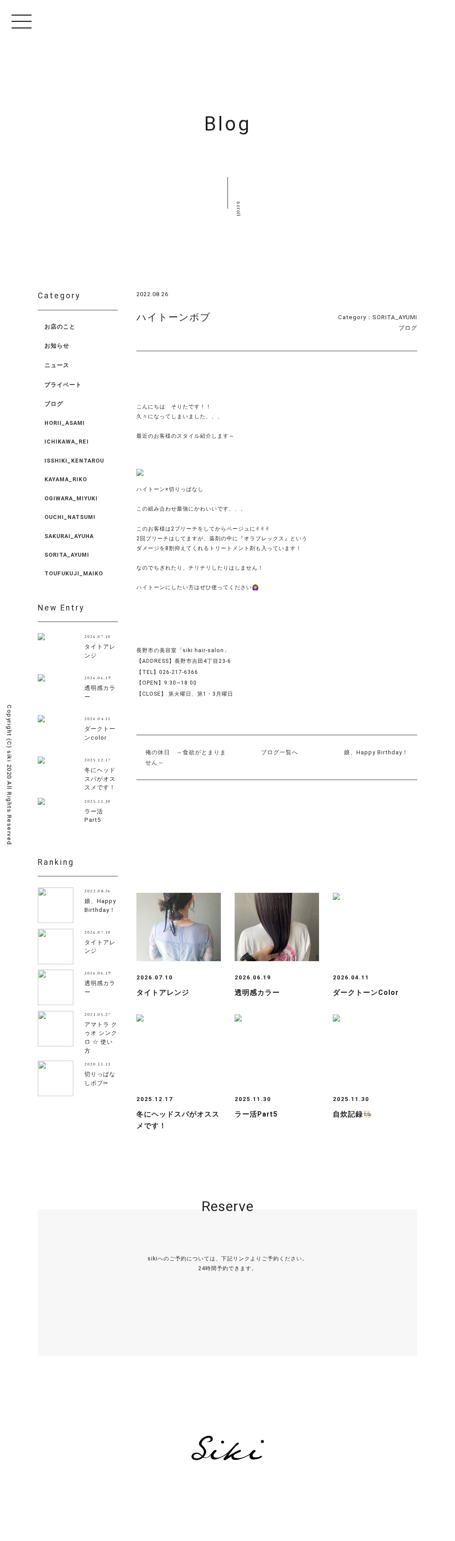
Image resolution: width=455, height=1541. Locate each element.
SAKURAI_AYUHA (69, 536)
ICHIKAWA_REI (66, 441)
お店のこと (60, 326)
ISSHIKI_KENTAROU (74, 460)
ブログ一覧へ (279, 752)
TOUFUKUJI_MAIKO (73, 573)
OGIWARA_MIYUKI (71, 498)
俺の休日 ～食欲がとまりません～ (185, 757)
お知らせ (56, 345)
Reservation (227, 1327)
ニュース (56, 365)
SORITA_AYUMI (394, 317)
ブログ (408, 328)
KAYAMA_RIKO (65, 479)
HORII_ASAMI (64, 423)
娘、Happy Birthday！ (376, 752)
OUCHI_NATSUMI (70, 517)
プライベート (63, 384)
